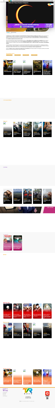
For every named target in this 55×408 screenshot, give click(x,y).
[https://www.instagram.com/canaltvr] (29, 394)
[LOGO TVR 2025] (10, 1)
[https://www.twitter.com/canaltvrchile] (27, 394)
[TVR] (4, 1)
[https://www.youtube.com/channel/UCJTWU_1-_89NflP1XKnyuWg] (31, 394)
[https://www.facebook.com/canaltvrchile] (24, 393)
